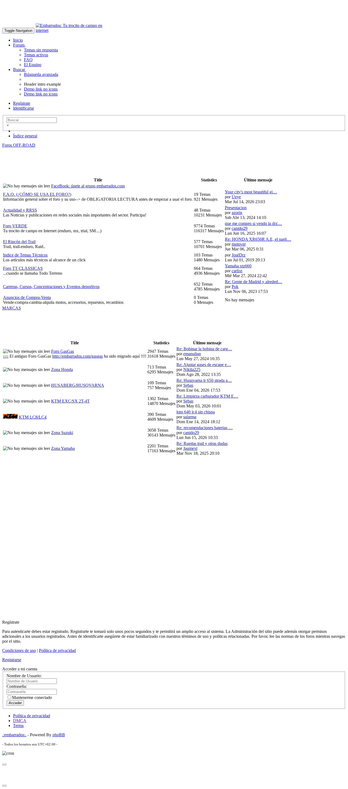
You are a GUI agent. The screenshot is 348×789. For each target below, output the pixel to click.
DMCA (19, 720)
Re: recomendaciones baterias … (204, 427)
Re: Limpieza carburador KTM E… (207, 396)
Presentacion (236, 207)
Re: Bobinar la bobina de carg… (204, 348)
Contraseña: (17, 686)
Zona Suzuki (62, 432)
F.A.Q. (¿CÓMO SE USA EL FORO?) (37, 194)
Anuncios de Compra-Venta (27, 297)
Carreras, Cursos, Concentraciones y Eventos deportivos (51, 286)
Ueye (236, 196)
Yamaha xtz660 (238, 266)
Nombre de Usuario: (24, 675)
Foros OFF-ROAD (18, 145)
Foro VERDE (15, 226)
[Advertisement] (101, 14)
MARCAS (11, 308)
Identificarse (23, 108)
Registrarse (11, 659)
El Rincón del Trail (19, 241)
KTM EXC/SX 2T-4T (70, 401)
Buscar (19, 69)
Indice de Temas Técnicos (25, 255)
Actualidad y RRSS (20, 210)
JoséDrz (239, 255)
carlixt (237, 270)
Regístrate (21, 103)
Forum (19, 45)
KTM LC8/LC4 (32, 417)
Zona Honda (62, 369)
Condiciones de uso (19, 650)
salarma (189, 416)
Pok (235, 286)
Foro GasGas (62, 351)
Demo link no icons (41, 89)
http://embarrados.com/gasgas (77, 356)
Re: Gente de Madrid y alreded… (253, 281)
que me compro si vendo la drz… (253, 223)
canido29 (239, 228)
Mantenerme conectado (32, 697)
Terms (18, 725)
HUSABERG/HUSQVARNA (77, 385)
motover (239, 244)
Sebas (188, 385)
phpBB (58, 734)
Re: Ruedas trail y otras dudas (202, 443)
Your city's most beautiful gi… (251, 192)
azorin (237, 212)
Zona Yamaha (63, 448)
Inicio (18, 40)
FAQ (28, 59)
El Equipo (32, 64)
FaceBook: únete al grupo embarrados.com (88, 186)
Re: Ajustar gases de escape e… (203, 364)
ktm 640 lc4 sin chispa (195, 412)
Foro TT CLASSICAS (23, 268)
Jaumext (190, 448)
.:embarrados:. (14, 734)
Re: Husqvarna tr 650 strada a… (204, 380)
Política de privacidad (57, 650)
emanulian (192, 353)
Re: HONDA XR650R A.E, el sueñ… (258, 239)
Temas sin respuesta (41, 50)
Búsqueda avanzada (41, 74)
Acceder (15, 703)
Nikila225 (191, 369)
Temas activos (36, 54)
